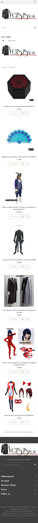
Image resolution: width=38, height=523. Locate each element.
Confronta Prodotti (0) (8, 67)
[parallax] (19, 450)
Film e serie (12, 40)
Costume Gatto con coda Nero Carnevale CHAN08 (19, 260)
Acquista (13, 113)
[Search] (35, 27)
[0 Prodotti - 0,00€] (35, 2)
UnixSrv (13, 509)
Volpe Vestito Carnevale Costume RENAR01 (19, 415)
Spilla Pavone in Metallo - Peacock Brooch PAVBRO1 (19, 157)
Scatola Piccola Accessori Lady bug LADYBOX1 (19, 106)
